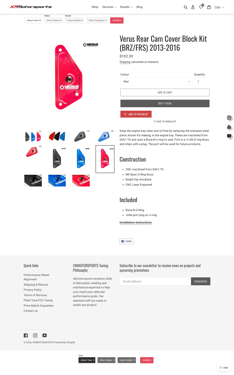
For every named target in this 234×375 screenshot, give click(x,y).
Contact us (31, 310)
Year (80, 355)
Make (47, 15)
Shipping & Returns (36, 284)
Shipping (125, 62)
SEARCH (117, 20)
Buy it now (165, 103)
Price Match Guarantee (38, 305)
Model (68, 15)
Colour (124, 74)
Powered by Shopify (64, 342)
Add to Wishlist (166, 121)
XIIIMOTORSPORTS (43, 342)
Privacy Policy (33, 289)
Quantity (199, 74)
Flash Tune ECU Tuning (38, 300)
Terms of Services (35, 295)
